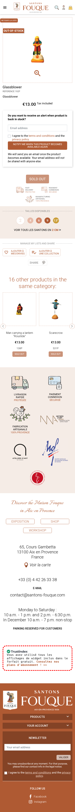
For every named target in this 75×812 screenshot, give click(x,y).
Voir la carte (40, 564)
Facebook (40, 796)
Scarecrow (56, 333)
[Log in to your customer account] (63, 7)
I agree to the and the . (38, 137)
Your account (37, 725)
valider (63, 757)
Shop (55, 521)
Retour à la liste (9, 20)
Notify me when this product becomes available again (37, 145)
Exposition (20, 521)
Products (37, 716)
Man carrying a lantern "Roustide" (19, 334)
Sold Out (37, 179)
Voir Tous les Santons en (36, 230)
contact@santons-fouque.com (37, 595)
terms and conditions (42, 135)
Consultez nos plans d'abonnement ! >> (33, 663)
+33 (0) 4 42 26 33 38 (37, 579)
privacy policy (20, 139)
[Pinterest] (44, 263)
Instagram (40, 801)
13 (56, 220)
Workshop (37, 530)
